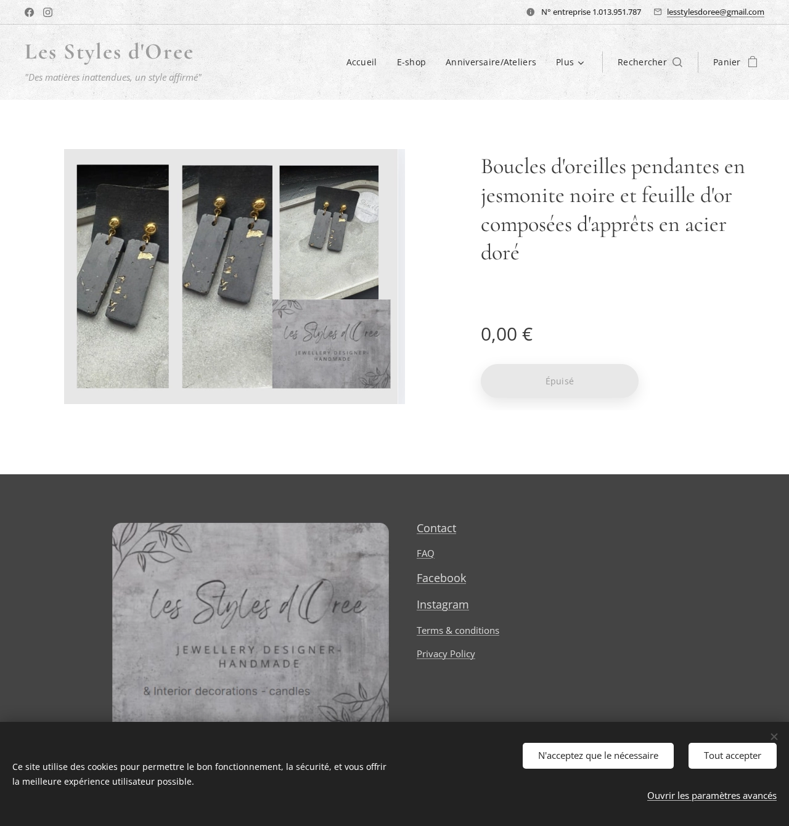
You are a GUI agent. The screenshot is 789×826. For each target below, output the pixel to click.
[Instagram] (47, 12)
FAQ (426, 553)
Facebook (441, 577)
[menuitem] (365, 62)
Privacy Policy (446, 653)
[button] (650, 62)
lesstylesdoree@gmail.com (715, 11)
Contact (436, 527)
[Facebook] (29, 12)
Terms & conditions (458, 630)
